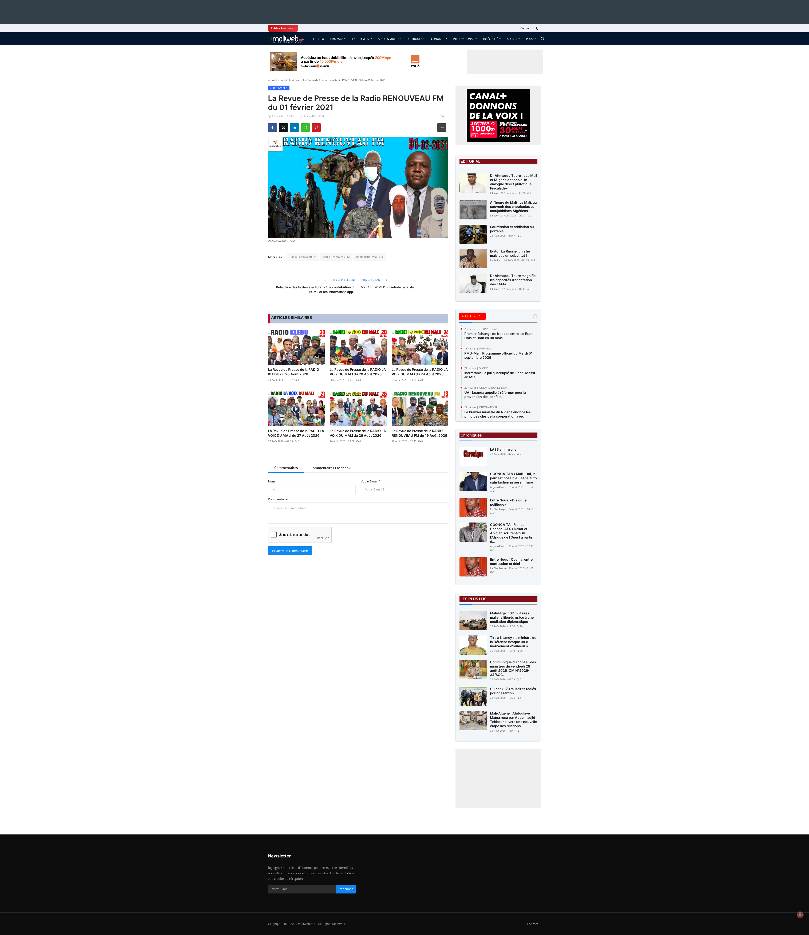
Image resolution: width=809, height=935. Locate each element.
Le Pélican (496, 260)
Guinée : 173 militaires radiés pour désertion (513, 691)
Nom (271, 481)
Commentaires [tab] (286, 467)
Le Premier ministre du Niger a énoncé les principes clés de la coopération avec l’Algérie (497, 416)
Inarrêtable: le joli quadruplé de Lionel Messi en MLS (499, 375)
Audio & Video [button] (388, 39)
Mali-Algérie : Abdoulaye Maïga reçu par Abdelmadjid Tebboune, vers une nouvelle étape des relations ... (513, 719)
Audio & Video (290, 80)
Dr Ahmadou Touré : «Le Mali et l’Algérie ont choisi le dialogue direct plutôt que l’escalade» (513, 181)
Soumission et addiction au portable (512, 229)
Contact (525, 28)
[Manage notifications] (800, 914)
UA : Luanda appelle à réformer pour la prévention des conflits (495, 394)
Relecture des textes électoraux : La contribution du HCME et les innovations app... (315, 289)
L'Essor (494, 193)
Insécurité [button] (490, 39)
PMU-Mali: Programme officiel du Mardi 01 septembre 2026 (498, 355)
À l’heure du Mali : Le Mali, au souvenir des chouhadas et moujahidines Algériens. (513, 206)
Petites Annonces (282, 28)
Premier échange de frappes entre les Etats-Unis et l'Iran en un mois (499, 336)
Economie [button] (437, 39)
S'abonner (346, 889)
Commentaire (278, 499)
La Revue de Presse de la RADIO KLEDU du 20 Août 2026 (293, 371)
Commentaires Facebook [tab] (331, 468)
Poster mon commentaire (290, 551)
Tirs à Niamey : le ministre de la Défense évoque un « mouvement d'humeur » (513, 641)
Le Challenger (498, 509)
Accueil (272, 80)
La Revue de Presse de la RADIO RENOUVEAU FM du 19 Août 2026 (419, 433)
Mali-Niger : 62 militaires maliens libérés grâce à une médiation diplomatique (512, 617)
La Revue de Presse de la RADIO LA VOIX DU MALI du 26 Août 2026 (358, 433)
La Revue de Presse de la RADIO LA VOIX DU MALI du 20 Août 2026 (358, 371)
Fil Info (318, 39)
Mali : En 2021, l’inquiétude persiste (387, 287)
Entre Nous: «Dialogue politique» (508, 502)
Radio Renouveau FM (303, 257)
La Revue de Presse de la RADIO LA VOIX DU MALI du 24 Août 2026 (420, 371)
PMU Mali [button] (336, 39)
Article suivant (371, 280)
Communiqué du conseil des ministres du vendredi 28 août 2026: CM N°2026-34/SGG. (513, 668)
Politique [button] (414, 39)
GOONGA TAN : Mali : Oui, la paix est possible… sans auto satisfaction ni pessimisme (513, 478)
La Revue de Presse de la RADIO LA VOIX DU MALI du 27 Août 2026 (296, 433)
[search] (542, 39)
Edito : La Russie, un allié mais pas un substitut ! (510, 253)
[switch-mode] (538, 28)
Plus (529, 39)
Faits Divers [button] (360, 39)
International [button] (463, 39)
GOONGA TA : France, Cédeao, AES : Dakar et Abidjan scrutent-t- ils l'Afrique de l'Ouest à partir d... (511, 533)
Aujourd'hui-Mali (498, 487)
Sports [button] (512, 39)
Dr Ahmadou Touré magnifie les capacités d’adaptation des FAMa (513, 280)
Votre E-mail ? (370, 481)
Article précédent (342, 280)
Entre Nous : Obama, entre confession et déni (511, 561)
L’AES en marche (503, 449)
